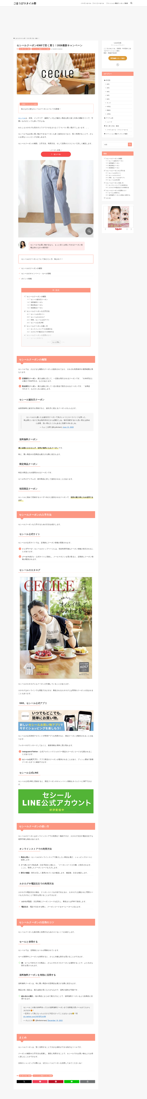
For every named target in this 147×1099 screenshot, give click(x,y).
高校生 (109, 110)
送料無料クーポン (37, 302)
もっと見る (55, 342)
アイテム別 (109, 118)
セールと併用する (37, 338)
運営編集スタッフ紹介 (117, 58)
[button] (24, 1081)
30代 (108, 88)
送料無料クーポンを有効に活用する (119, 195)
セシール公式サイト (38, 314)
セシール (21, 118)
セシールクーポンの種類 (36, 296)
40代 (108, 91)
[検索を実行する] (130, 144)
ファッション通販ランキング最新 (40, 49)
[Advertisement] (74, 22)
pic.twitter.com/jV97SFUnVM (34, 1016)
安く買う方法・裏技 (25, 49)
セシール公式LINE (37, 322)
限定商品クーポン (37, 305)
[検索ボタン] (131, 3)
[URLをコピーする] (87, 1081)
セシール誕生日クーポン (39, 299)
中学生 (109, 106)
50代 (108, 95)
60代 (108, 99)
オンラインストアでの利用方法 (41, 329)
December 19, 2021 (55, 1020)
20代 (108, 84)
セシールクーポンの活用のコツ (39, 335)
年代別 (108, 80)
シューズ (109, 122)
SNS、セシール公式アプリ (40, 320)
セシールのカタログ (38, 317)
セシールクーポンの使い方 (37, 326)
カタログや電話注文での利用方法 (42, 332)
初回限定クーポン (37, 308)
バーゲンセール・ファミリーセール (117, 130)
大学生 (109, 114)
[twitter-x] (117, 64)
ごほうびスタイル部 (25, 3)
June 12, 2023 (68, 427)
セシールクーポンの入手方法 (38, 311)
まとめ (108, 198)
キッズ (109, 103)
